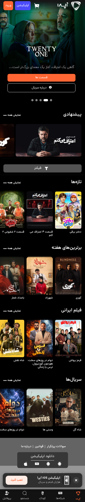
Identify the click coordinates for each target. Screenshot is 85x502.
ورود (8, 5)
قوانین (39, 446)
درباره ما (26, 446)
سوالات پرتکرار (56, 446)
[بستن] (76, 480)
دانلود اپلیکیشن (42, 456)
